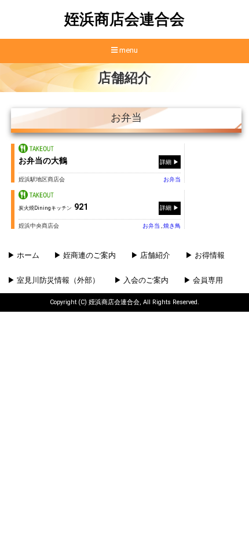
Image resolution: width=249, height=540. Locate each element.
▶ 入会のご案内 (141, 280)
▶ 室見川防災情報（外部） (54, 280)
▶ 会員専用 (203, 280)
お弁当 (172, 179)
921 (53, 206)
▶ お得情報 (205, 255)
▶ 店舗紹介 (150, 255)
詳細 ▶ (169, 161)
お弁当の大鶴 (43, 160)
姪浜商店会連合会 (124, 19)
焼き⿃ (172, 225)
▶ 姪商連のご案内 (85, 255)
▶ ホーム (23, 255)
